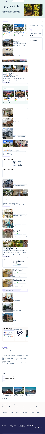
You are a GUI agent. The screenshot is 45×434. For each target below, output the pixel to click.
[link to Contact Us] (35, 427)
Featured (5, 88)
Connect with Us (37, 426)
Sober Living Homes (12, 424)
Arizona (4, 394)
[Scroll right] (42, 21)
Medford (7, 106)
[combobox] (18, 1)
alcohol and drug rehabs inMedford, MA (7, 10)
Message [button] (8, 82)
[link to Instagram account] (41, 427)
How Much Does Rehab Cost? (30, 425)
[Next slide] (26, 31)
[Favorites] (42, 1)
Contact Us (36, 424)
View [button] (4, 82)
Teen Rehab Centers (21, 424)
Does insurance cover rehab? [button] (33, 40)
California (8, 88)
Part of (16, 41)
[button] (7, 22)
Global (13, 88)
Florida (10, 88)
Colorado (15, 394)
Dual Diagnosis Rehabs (21, 425)
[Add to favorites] (12, 40)
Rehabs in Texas (4, 424)
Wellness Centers (12, 426)
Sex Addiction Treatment (21, 427)
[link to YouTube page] (38, 427)
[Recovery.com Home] (5, 1)
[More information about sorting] (42, 22)
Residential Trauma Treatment (22, 426)
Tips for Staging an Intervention (30, 424)
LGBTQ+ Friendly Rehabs (13, 425)
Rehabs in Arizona (4, 425)
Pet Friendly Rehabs (12, 427)
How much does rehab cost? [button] (33, 42)
